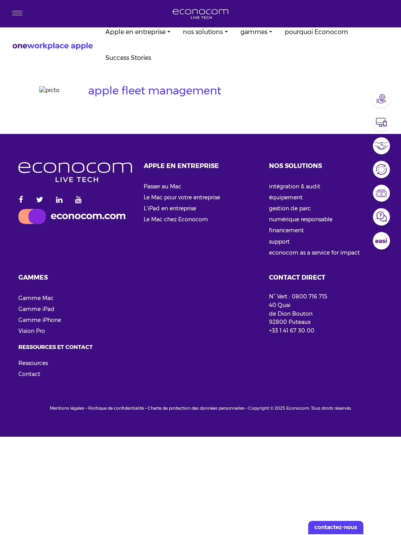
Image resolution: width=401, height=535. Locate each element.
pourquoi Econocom (316, 32)
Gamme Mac (36, 298)
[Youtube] (78, 200)
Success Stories (128, 57)
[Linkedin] (59, 200)
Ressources (33, 363)
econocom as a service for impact (314, 252)
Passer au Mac (162, 186)
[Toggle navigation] (17, 14)
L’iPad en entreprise (170, 208)
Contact (29, 374)
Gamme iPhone (39, 320)
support (279, 241)
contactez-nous (335, 527)
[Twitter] (39, 200)
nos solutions (203, 32)
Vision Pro (31, 330)
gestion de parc (290, 208)
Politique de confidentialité (116, 408)
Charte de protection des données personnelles (196, 408)
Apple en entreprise (135, 32)
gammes (253, 32)
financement (286, 230)
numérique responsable (300, 219)
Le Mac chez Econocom (176, 219)
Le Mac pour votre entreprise (182, 197)
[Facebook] (24, 200)
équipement (286, 197)
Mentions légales (67, 408)
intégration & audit (294, 186)
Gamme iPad (36, 309)
